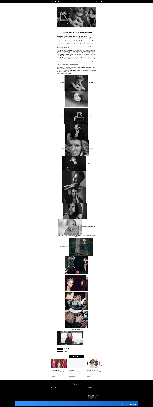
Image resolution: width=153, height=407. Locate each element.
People (64, 4)
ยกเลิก (126, 404)
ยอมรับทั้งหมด (133, 404)
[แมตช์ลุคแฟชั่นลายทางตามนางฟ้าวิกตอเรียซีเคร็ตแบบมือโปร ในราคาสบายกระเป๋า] (94, 363)
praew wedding (84, 4)
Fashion (68, 4)
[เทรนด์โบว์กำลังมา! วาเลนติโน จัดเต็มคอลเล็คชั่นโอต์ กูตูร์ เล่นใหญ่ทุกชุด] (59, 363)
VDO (89, 4)
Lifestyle (78, 4)
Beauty (73, 4)
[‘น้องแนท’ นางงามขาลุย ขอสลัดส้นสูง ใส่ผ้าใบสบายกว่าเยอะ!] (76, 363)
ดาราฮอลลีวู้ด (66, 351)
